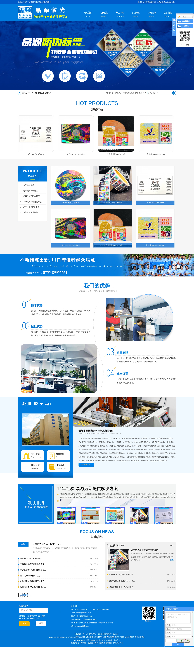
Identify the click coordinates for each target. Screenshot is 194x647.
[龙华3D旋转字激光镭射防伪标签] (175, 133)
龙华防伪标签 (28, 185)
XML (159, 2)
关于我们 (104, 15)
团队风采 (35, 465)
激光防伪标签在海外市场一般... (122, 581)
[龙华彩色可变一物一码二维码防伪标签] (135, 133)
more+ (172, 545)
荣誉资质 (60, 454)
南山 (92, 643)
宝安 (114, 643)
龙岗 (100, 643)
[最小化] (191, 609)
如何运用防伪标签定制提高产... (33, 587)
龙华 (117, 643)
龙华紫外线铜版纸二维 (95, 154)
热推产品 (74, 643)
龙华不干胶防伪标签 (31, 207)
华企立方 (117, 640)
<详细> (171, 560)
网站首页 (88, 15)
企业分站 (141, 2)
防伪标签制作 (140, 93)
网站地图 (148, 2)
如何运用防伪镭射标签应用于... (33, 581)
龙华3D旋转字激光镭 (175, 154)
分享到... (186, 26)
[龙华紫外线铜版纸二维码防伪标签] (95, 133)
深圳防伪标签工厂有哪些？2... (47, 544)
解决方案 (136, 15)
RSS (154, 2)
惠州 (110, 643)
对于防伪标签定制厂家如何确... (145, 550)
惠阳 (96, 643)
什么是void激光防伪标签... (31, 576)
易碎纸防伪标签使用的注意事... (33, 570)
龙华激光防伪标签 (30, 191)
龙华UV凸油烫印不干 (155, 202)
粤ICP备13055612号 (81, 640)
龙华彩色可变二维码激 (113, 202)
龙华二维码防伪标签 (31, 196)
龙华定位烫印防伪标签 (32, 202)
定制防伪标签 (128, 93)
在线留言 (108, 634)
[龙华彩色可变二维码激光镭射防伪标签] (112, 185)
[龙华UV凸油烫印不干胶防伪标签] (155, 185)
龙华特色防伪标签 (30, 213)
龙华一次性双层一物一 (55, 154)
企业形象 (35, 454)
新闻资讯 (152, 15)
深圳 (89, 643)
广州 (121, 643)
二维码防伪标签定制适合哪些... (33, 564)
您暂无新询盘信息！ (169, 2)
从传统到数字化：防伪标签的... (122, 587)
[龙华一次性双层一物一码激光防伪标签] (55, 133)
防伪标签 (119, 93)
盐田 (103, 643)
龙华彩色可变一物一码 (135, 154)
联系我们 (168, 15)
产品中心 (120, 15)
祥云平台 (102, 640)
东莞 (107, 643)
